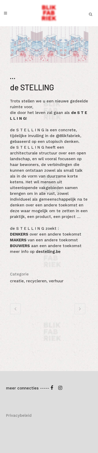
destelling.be (48, 251)
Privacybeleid (19, 415)
